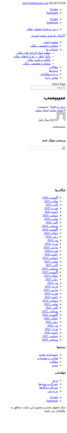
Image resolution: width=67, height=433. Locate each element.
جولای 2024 (51, 233)
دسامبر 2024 (50, 215)
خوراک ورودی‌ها (48, 384)
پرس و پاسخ (58, 106)
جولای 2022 (51, 318)
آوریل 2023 (51, 286)
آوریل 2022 (51, 329)
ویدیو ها (53, 70)
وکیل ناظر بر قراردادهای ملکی (32, 56)
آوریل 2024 (51, 243)
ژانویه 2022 (51, 332)
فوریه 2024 (51, 250)
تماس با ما (51, 77)
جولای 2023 (51, 275)
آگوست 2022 (50, 314)
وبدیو (55, 365)
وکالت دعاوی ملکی (39, 59)
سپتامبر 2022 (50, 311)
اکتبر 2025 (52, 204)
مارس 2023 (51, 290)
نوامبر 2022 (51, 304)
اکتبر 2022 (52, 307)
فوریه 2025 (51, 208)
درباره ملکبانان (49, 74)
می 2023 (52, 282)
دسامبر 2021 (50, 336)
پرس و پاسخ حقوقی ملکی (42, 29)
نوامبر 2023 (51, 261)
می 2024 (52, 240)
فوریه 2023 (51, 293)
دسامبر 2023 (50, 258)
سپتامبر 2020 (50, 339)
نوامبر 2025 (51, 201)
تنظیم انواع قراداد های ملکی (33, 52)
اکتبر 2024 (52, 222)
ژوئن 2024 (51, 236)
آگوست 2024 (50, 229)
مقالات (54, 67)
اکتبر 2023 (52, 265)
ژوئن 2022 (51, 321)
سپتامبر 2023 (50, 268)
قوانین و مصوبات (47, 358)
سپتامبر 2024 (50, 226)
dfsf (52, 119)
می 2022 (52, 325)
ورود (55, 380)
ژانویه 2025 (51, 211)
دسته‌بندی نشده (48, 354)
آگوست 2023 (50, 272)
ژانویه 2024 (51, 254)
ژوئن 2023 (51, 279)
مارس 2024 (51, 247)
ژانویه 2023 (51, 297)
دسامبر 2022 (50, 300)
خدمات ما (52, 49)
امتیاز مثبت (56, 110)
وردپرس (53, 391)
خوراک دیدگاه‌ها (48, 387)
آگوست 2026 (50, 197)
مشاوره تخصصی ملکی (44, 45)
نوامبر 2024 (51, 219)
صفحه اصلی (50, 42)
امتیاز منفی (42, 110)
